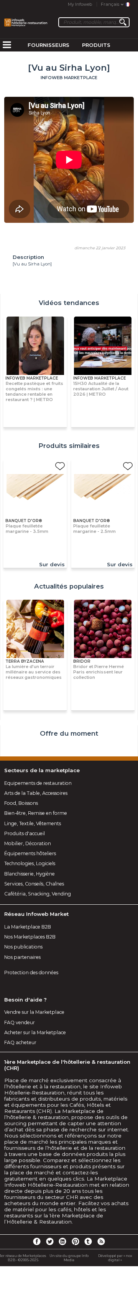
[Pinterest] (75, 1241)
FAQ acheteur (20, 1042)
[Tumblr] (88, 1241)
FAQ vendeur (19, 1022)
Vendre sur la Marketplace (34, 1012)
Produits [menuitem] (96, 45)
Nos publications (23, 947)
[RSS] (101, 1241)
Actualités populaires (69, 586)
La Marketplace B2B (27, 927)
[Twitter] (49, 1241)
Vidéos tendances (69, 303)
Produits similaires (69, 445)
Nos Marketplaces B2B (30, 937)
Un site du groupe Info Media (69, 1258)
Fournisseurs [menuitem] (48, 45)
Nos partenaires (22, 957)
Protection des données (31, 972)
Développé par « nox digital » (115, 1258)
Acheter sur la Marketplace (35, 1032)
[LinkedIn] (62, 1241)
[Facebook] (37, 1241)
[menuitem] (7, 45)
